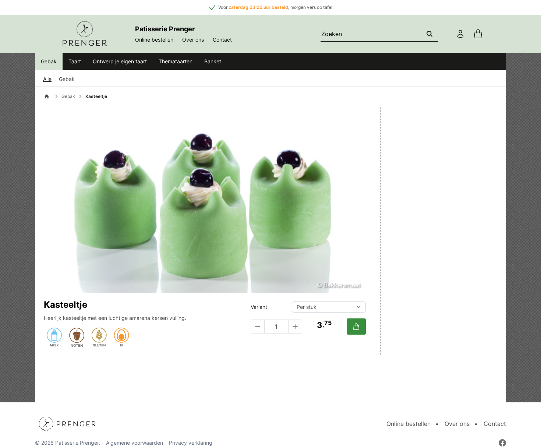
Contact (222, 39)
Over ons (193, 39)
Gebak (49, 61)
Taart (74, 61)
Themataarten (175, 61)
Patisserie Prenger (77, 443)
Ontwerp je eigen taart (120, 61)
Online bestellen (154, 39)
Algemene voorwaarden (134, 443)
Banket (212, 61)
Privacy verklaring (190, 443)
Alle (47, 79)
